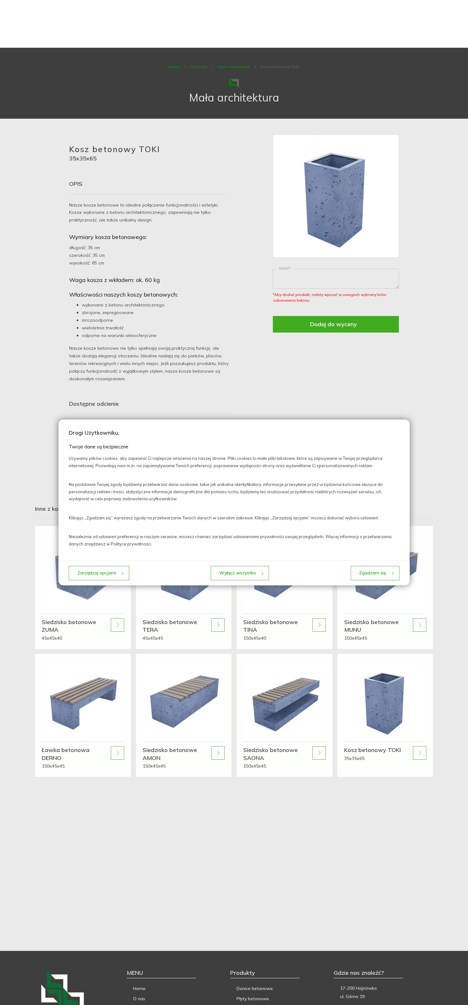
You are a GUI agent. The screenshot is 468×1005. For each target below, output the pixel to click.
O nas (139, 998)
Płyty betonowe (253, 998)
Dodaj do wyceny (333, 324)
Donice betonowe (255, 988)
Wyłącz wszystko (237, 573)
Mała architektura (234, 66)
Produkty (199, 66)
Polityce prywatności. (131, 543)
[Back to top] (456, 993)
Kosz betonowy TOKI (280, 66)
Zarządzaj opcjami (96, 573)
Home (174, 66)
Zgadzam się (372, 573)
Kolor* (285, 268)
